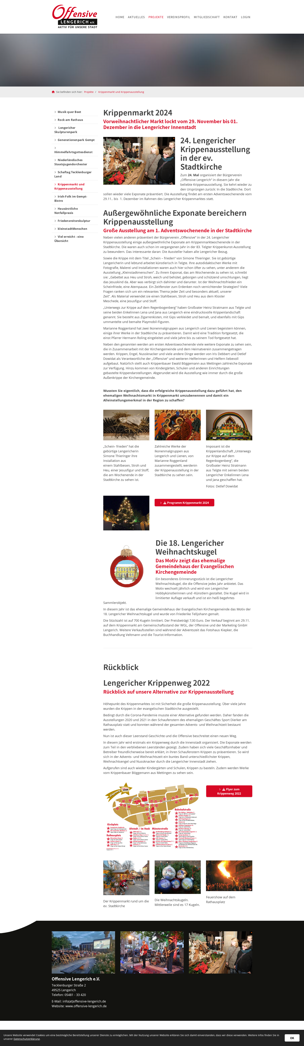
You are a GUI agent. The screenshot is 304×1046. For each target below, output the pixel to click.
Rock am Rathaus (70, 120)
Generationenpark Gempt (76, 140)
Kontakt (230, 17)
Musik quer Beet (69, 112)
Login (246, 17)
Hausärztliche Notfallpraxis (66, 211)
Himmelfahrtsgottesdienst (73, 152)
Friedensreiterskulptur (74, 221)
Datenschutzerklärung (27, 1039)
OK (292, 1038)
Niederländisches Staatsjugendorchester (70, 162)
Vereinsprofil (178, 17)
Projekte (156, 17)
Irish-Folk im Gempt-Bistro (70, 199)
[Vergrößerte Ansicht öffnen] (126, 425)
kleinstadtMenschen (72, 229)
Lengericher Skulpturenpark (65, 130)
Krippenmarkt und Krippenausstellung (121, 92)
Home (120, 17)
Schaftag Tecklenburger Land (73, 174)
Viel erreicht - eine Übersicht (69, 239)
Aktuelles (136, 17)
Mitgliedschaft (207, 17)
